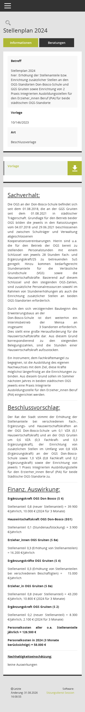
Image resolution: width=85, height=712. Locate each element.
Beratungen (56, 43)
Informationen (21, 43)
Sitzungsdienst (60, 693)
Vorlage (13, 166)
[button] (75, 168)
